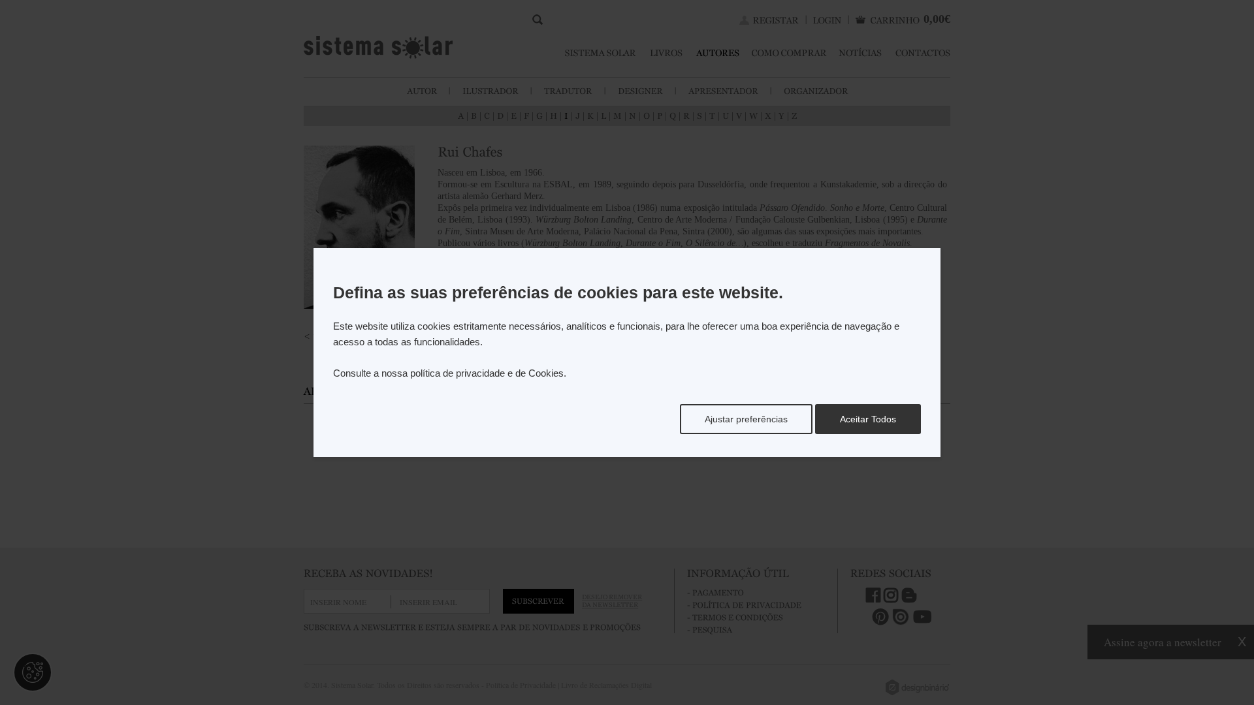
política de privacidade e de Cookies (487, 373)
